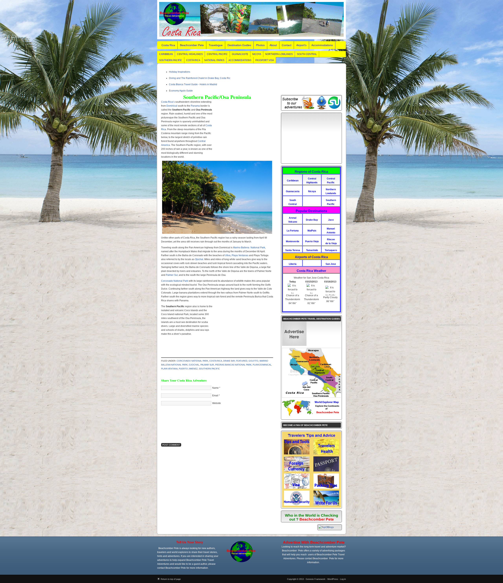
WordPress (332, 579)
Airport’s (301, 45)
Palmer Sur (172, 275)
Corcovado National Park (174, 281)
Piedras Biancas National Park (233, 365)
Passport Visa (264, 60)
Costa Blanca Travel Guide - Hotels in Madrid (193, 84)
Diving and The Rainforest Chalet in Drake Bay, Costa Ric (199, 78)
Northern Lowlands (279, 54)
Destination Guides (239, 45)
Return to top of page (171, 579)
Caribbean (166, 54)
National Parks (214, 60)
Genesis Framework (315, 579)
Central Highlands (190, 54)
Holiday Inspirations (179, 71)
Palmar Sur (207, 365)
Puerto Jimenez (188, 368)
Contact (286, 45)
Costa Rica (168, 45)
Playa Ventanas (240, 255)
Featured (241, 361)
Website (216, 403)
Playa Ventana (169, 368)
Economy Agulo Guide (181, 90)
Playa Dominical (262, 365)
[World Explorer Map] (311, 416)
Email (215, 395)
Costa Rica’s (168, 102)
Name (215, 388)
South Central (307, 54)
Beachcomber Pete (192, 45)
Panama (195, 105)
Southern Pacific (170, 60)
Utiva (227, 255)
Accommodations (322, 45)
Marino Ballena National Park (249, 247)
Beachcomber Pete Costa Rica (251, 19)
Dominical (172, 105)
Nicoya (256, 54)
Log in (343, 579)
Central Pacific (217, 54)
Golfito (253, 361)
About (273, 45)
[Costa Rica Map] (311, 396)
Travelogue (216, 45)
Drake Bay (229, 361)
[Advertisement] (242, 128)
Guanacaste (240, 54)
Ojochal (199, 259)
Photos (260, 45)
